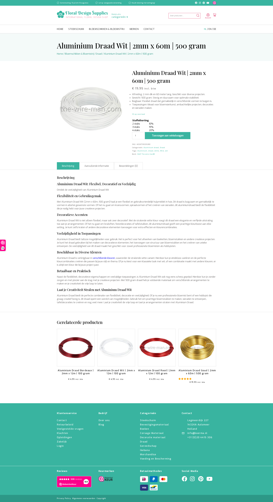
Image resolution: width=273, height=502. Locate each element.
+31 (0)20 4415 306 (199, 437)
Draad (99, 53)
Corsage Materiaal (152, 433)
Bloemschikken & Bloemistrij (107, 29)
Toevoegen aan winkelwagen (167, 135)
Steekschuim (76, 29)
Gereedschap (148, 445)
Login (60, 445)
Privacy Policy (64, 498)
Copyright (101, 498)
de (214, 29)
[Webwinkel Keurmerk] (106, 479)
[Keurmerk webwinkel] (214, 3)
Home (60, 29)
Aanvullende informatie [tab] (96, 165)
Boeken (144, 428)
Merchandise (148, 454)
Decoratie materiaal (153, 437)
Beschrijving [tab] (68, 165)
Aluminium (142, 151)
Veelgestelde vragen (70, 428)
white (156, 151)
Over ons (104, 420)
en (210, 29)
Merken (134, 29)
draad (150, 151)
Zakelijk (62, 441)
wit (166, 151)
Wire (162, 151)
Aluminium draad (151, 148)
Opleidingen (64, 437)
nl (205, 29)
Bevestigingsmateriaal (154, 424)
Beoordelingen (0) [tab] (128, 165)
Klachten (62, 433)
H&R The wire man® (146, 154)
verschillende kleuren (104, 258)
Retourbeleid (65, 424)
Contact (149, 29)
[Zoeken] (197, 15)
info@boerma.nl (197, 433)
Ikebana (145, 450)
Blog (101, 424)
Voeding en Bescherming (155, 458)
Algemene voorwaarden (83, 498)
